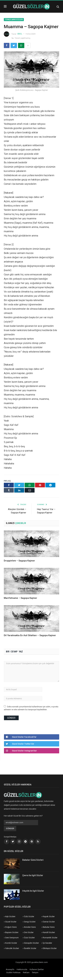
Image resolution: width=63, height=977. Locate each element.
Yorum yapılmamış (22, 38)
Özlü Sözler (29, 916)
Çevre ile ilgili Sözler (32, 875)
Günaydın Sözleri (31, 943)
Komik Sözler (11, 943)
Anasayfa (10, 969)
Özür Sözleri (29, 937)
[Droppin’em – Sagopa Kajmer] (31, 544)
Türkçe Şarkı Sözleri (14, 19)
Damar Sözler (49, 922)
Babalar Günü (49, 927)
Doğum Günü (11, 927)
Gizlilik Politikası (13, 972)
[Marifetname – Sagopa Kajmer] (31, 581)
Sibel (19, 34)
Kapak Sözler (49, 916)
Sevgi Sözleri (29, 922)
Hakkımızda (22, 969)
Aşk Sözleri (10, 916)
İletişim (35, 972)
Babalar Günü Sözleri (33, 860)
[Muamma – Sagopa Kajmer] (31, 70)
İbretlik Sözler (30, 948)
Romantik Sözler (50, 937)
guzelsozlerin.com (39, 962)
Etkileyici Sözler (50, 948)
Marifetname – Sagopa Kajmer (20, 598)
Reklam (26, 972)
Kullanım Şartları (37, 969)
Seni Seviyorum (12, 937)
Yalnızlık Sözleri (12, 948)
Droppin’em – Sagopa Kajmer (19, 560)
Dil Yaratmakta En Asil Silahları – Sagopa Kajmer (30, 635)
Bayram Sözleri (11, 932)
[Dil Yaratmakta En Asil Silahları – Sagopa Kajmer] (31, 618)
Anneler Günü (30, 927)
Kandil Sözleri (49, 932)
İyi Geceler (47, 943)
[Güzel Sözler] (31, 6)
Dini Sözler (28, 932)
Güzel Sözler (10, 922)
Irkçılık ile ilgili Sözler (33, 891)
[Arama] (58, 6)
